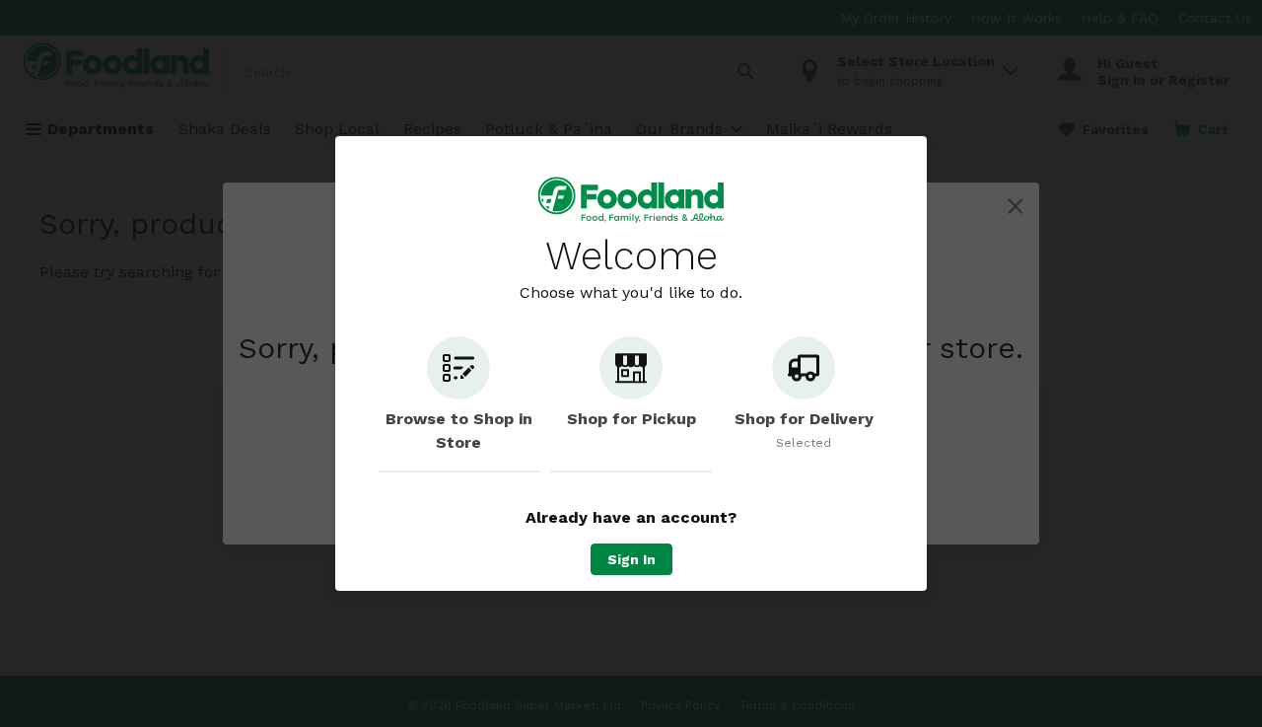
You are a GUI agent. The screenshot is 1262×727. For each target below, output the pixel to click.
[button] (458, 404)
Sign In (631, 559)
